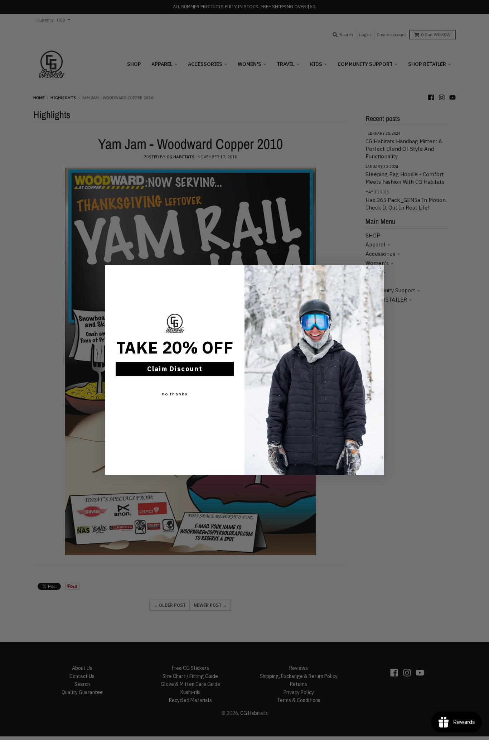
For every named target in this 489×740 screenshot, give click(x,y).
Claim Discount (175, 369)
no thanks (175, 394)
